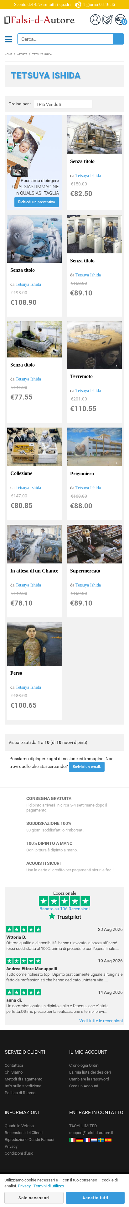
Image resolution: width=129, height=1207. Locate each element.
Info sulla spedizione (23, 1086)
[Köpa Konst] (101, 1139)
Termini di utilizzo (49, 1186)
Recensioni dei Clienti (24, 1132)
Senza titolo (82, 161)
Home (8, 54)
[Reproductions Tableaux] (87, 1139)
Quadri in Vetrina (19, 1125)
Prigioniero (82, 473)
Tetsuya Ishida (88, 175)
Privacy (11, 1146)
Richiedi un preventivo (36, 202)
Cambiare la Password (89, 1079)
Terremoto (81, 376)
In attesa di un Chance (34, 570)
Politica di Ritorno (20, 1092)
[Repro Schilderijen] (94, 1139)
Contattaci (14, 1065)
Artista (22, 54)
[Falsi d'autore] (72, 1139)
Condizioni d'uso (19, 1153)
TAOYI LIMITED (83, 1125)
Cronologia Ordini (84, 1065)
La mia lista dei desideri (90, 1072)
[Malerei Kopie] (79, 1139)
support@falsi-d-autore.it (91, 1132)
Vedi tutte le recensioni (101, 1020)
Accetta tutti (95, 1197)
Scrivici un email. (87, 766)
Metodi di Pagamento (23, 1079)
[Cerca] (118, 39)
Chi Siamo (14, 1072)
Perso (16, 673)
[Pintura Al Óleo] (108, 1139)
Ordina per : (19, 104)
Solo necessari (33, 1197)
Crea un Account (83, 1086)
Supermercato (85, 570)
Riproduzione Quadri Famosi (29, 1139)
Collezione (21, 473)
